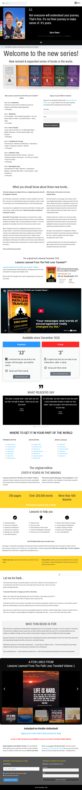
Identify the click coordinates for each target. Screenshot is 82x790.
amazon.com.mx (38, 456)
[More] (1, 35)
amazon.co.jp (11, 458)
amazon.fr (10, 453)
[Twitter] (1, 27)
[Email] (1, 32)
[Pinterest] (1, 22)
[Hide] (0, 37)
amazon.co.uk (11, 447)
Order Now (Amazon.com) (21, 377)
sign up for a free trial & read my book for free (41, 733)
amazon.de (10, 451)
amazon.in (36, 453)
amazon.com (11, 444)
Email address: (7, 764)
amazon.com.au (38, 451)
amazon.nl (62, 451)
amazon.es (10, 449)
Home (2, 47)
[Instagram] (1, 24)
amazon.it (10, 456)
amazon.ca (36, 449)
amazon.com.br (63, 449)
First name (46, 109)
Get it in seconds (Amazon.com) (60, 374)
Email (44, 117)
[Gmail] (1, 30)
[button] (41, 42)
